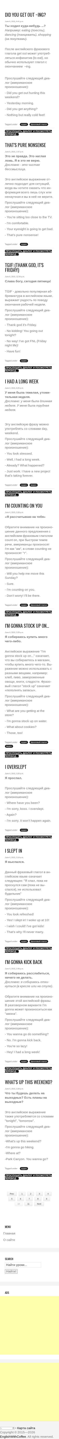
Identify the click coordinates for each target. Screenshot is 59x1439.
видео (33, 485)
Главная (9, 1233)
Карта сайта (26, 1428)
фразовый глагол (39, 124)
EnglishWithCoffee (13, 1436)
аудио (24, 124)
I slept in (13, 850)
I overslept (16, 766)
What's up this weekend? (28, 1082)
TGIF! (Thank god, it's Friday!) (24, 267)
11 (28, 1204)
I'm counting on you (23, 505)
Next (39, 1204)
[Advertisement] (29, 1325)
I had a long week (21, 381)
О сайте (9, 1240)
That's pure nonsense (25, 145)
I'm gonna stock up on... (27, 625)
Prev (12, 1194)
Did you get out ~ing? (25, 14)
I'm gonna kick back (23, 962)
